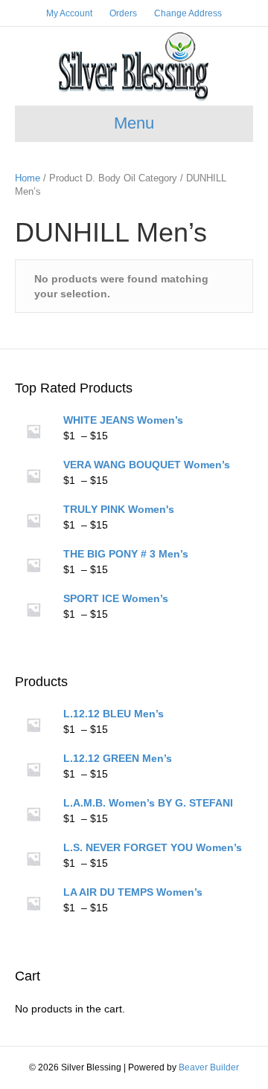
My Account (69, 13)
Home (27, 178)
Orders (123, 13)
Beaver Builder (209, 1067)
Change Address (188, 13)
